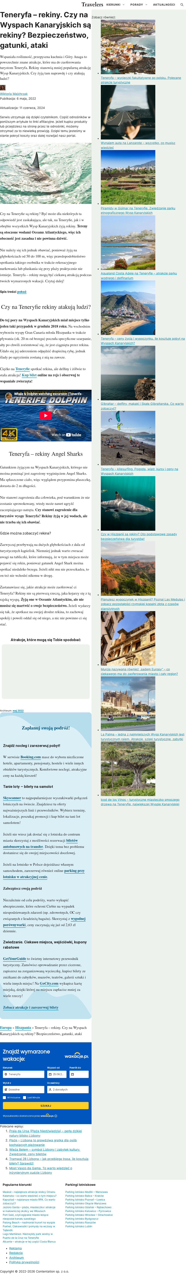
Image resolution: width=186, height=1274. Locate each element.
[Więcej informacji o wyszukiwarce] (55, 1116)
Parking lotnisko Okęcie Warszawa (85, 1203)
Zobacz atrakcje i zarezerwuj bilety (30, 1007)
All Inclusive (13, 1097)
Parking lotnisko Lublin (78, 1226)
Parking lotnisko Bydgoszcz (81, 1218)
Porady (136, 4)
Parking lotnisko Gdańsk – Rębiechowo (88, 1207)
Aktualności (164, 4)
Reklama (15, 1248)
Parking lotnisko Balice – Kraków (84, 1195)
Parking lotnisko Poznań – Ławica (85, 1199)
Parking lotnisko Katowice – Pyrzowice (88, 1211)
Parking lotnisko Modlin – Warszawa (86, 1191)
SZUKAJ (46, 1106)
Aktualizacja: (22, 108)
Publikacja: (18, 98)
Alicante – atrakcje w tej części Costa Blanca (29, 1241)
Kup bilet (29, 375)
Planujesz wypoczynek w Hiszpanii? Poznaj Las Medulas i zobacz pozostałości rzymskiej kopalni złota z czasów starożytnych (143, 604)
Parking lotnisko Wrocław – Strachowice (89, 1214)
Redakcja (16, 1253)
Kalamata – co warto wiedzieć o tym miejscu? (29, 1195)
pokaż (22, 292)
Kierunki (113, 4)
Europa (6, 1027)
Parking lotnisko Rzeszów (80, 1222)
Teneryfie (22, 368)
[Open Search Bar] (182, 4)
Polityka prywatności (24, 1262)
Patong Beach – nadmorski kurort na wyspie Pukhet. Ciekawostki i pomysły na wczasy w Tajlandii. (29, 1226)
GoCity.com (49, 983)
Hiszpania (23, 1027)
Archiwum (16, 1257)
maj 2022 (18, 710)
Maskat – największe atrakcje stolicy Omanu (29, 1191)
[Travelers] (92, 4)
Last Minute (33, 1097)
